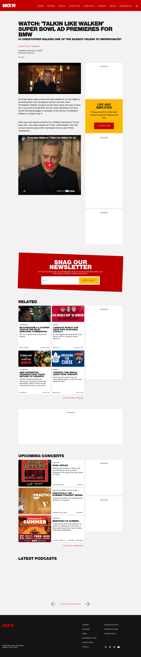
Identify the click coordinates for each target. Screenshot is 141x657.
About (84, 633)
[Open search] (136, 5)
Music (62, 6)
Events (102, 6)
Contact (85, 647)
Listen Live (104, 126)
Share (21, 57)
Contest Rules (87, 642)
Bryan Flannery (27, 53)
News (113, 6)
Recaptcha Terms (111, 629)
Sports (36, 46)
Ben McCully (56, 347)
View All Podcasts (70, 604)
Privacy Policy (110, 633)
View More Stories (73, 398)
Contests (89, 6)
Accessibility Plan (89, 638)
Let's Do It (89, 280)
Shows (51, 6)
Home (40, 6)
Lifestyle (74, 6)
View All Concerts (73, 546)
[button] (53, 604)
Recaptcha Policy (112, 625)
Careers (85, 625)
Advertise (126, 6)
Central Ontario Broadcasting (15, 645)
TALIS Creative (13, 647)
